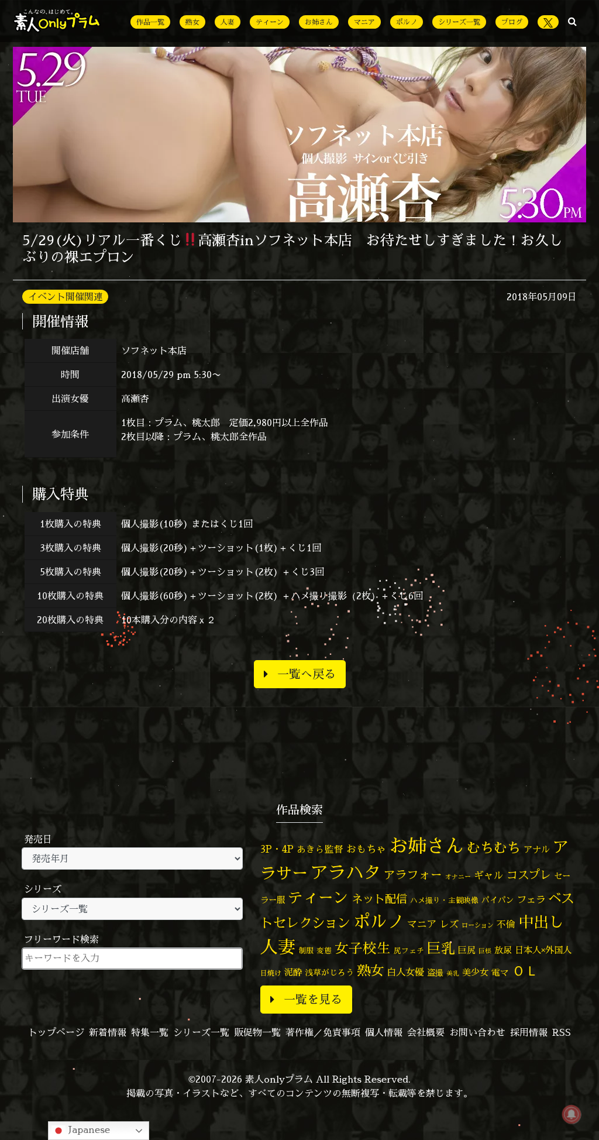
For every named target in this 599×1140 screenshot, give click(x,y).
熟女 (192, 22)
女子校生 (363, 948)
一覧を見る (313, 999)
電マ (500, 972)
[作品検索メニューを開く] (572, 21)
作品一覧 (150, 22)
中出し (541, 921)
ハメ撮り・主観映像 (444, 900)
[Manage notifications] (571, 1114)
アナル (537, 849)
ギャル (489, 875)
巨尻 (467, 950)
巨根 (484, 951)
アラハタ (346, 872)
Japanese (88, 1129)
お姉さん (319, 22)
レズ (449, 924)
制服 (306, 950)
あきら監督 (320, 849)
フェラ (531, 899)
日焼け (270, 973)
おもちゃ (366, 849)
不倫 (506, 924)
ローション (478, 925)
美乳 (452, 973)
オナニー (458, 876)
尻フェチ (409, 951)
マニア (364, 22)
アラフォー (413, 875)
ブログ (511, 22)
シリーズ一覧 (459, 22)
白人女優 (405, 972)
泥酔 (293, 972)
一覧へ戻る (306, 674)
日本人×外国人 (543, 950)
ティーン (270, 22)
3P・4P (277, 849)
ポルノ (406, 22)
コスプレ (529, 875)
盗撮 (435, 972)
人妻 (228, 22)
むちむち (494, 847)
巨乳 (441, 948)
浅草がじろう (329, 972)
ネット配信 (379, 898)
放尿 (503, 950)
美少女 (475, 972)
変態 (324, 950)
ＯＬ (525, 970)
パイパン (497, 899)
